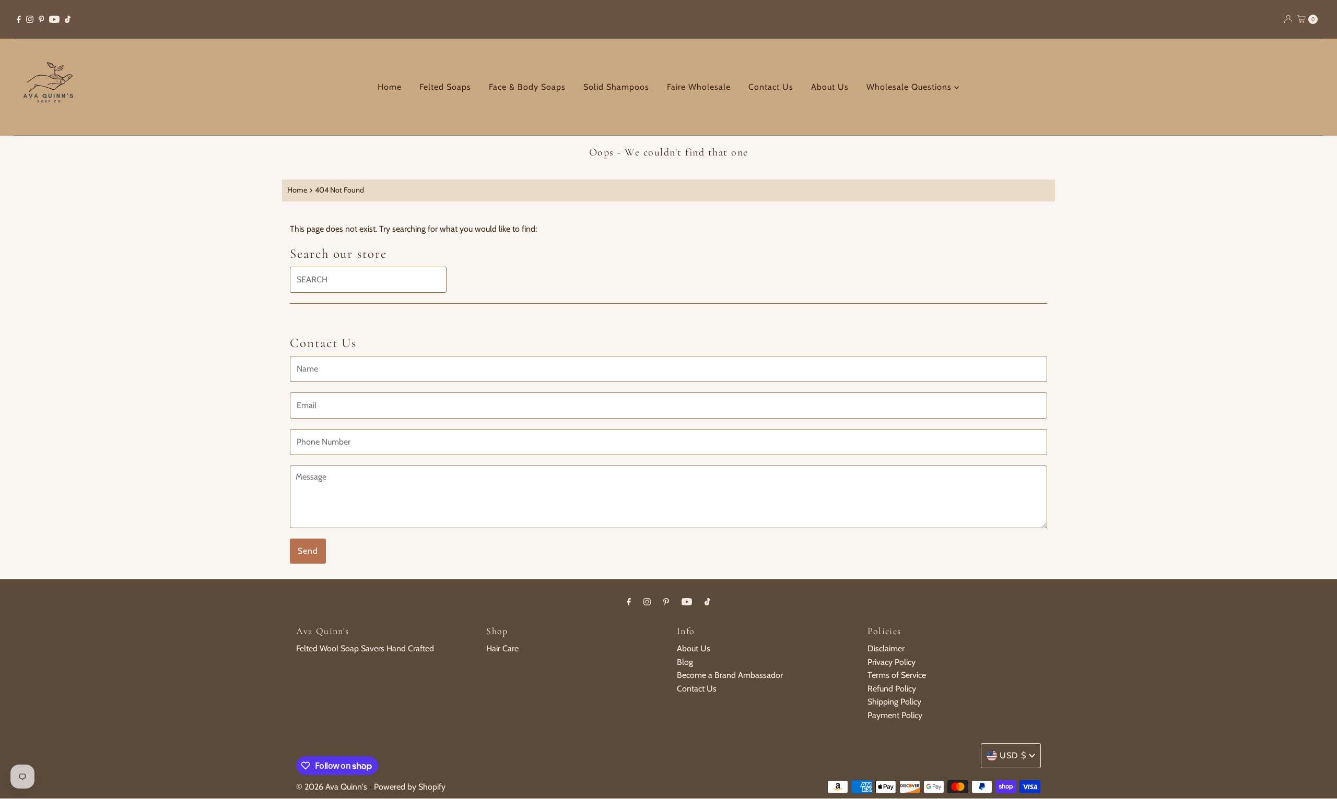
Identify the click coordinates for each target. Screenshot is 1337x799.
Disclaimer (886, 648)
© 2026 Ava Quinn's (331, 787)
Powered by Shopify (409, 787)
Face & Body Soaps (527, 87)
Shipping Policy (894, 702)
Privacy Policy (891, 662)
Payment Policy (894, 715)
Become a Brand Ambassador (730, 675)
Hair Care (502, 648)
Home (390, 87)
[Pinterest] (41, 19)
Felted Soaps (445, 87)
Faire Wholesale (699, 87)
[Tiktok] (68, 19)
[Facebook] (19, 19)
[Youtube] (54, 19)
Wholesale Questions (910, 87)
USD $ (1013, 755)
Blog (685, 662)
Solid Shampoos (616, 87)
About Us (830, 87)
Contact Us (770, 87)
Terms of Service (896, 675)
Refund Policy (891, 689)
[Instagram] (29, 19)
